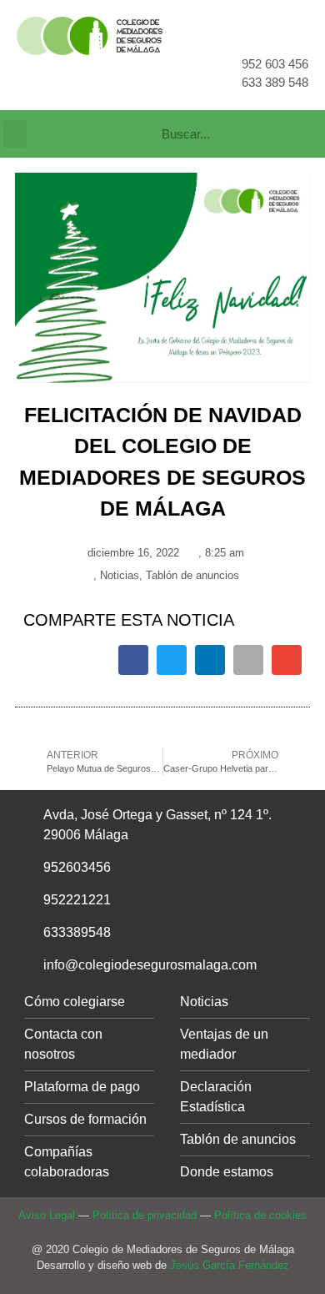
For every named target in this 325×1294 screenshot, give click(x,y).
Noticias (119, 575)
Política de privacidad (144, 1215)
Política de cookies (260, 1215)
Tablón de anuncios (192, 575)
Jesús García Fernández (229, 1265)
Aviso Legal (46, 1215)
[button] (15, 134)
